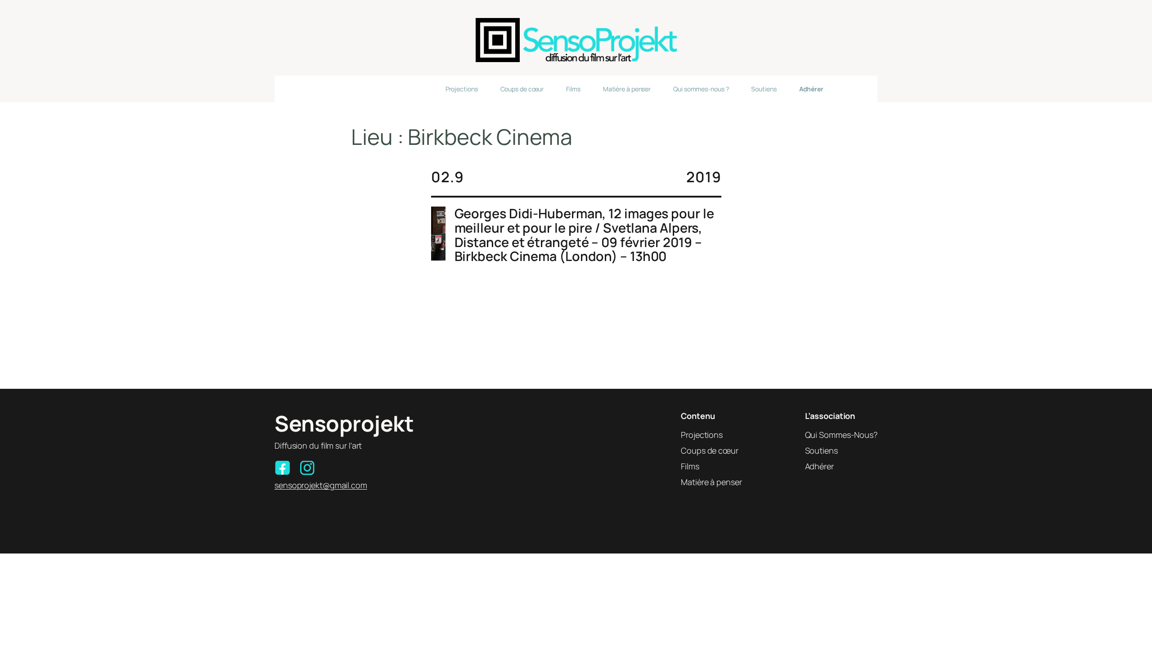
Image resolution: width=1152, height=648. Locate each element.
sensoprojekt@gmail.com (320, 485)
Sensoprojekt (344, 423)
